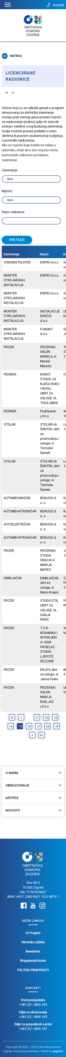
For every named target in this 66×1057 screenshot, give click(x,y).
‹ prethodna (21, 718)
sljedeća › (32, 735)
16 (29, 726)
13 (55, 717)
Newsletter (33, 951)
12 (46, 717)
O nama (12, 773)
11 (37, 717)
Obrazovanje (17, 785)
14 (10, 726)
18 (47, 726)
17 (38, 726)
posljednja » (41, 735)
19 (56, 726)
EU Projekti (33, 933)
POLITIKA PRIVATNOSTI (33, 970)
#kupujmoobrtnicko (33, 960)
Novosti (13, 810)
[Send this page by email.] (12, 92)
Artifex (12, 798)
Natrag (16, 56)
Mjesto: (7, 191)
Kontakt (58, 5)
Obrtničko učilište (33, 942)
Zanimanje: (10, 170)
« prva (12, 718)
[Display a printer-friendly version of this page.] (6, 92)
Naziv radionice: (13, 212)
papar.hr (58, 1051)
